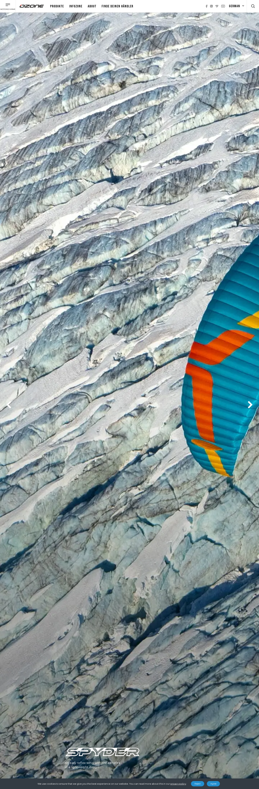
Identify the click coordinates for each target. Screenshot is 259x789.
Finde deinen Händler (117, 6)
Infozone (75, 6)
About (92, 6)
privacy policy (178, 783)
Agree (213, 783)
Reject (198, 783)
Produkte (57, 6)
